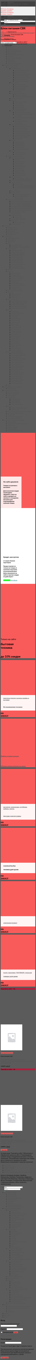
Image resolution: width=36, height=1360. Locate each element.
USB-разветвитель (14, 238)
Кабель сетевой (16, 215)
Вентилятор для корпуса (22, 126)
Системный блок (13, 1278)
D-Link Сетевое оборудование (21, 201)
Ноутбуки (7, 226)
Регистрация (4, 1357)
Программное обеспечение (13, 387)
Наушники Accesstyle (18, 353)
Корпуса (14, 100)
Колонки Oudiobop (17, 283)
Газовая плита (12, 49)
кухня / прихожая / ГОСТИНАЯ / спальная (17, 972)
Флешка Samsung (20, 173)
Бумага (10, 406)
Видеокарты (15, 82)
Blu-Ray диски (19, 184)
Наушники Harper (16, 367)
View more (4, 1150)
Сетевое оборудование (15, 199)
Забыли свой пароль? (8, 1335)
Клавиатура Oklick (17, 261)
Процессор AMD (20, 152)
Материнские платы (17, 110)
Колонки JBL (15, 282)
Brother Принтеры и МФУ (19, 301)
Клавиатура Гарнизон (18, 268)
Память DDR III (19, 144)
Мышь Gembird (16, 332)
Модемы (14, 220)
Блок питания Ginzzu (21, 79)
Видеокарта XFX (20, 89)
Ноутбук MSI (12, 234)
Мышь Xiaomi (15, 348)
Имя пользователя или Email (10, 1324)
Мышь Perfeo (15, 339)
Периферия (8, 236)
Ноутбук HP (11, 231)
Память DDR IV (19, 145)
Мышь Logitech (16, 336)
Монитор (10, 292)
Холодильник (12, 61)
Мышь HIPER (15, 334)
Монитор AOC (15, 296)
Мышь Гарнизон (16, 350)
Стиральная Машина (14, 58)
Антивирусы (12, 388)
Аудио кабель (12, 422)
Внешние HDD (16, 177)
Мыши (10, 310)
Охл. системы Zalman (21, 137)
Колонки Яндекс (16, 289)
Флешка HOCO (19, 165)
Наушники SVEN (16, 381)
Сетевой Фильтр (16, 245)
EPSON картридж (13, 394)
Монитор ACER (16, 294)
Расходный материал (11, 390)
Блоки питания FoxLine (22, 81)
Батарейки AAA (16, 402)
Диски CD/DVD (16, 182)
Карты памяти (15, 192)
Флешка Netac (19, 168)
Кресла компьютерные (15, 290)
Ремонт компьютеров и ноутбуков (18, 1306)
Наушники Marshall (17, 373)
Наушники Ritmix (16, 378)
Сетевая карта (16, 224)
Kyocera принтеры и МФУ (19, 306)
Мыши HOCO (15, 315)
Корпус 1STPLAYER (21, 102)
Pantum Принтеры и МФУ (19, 308)
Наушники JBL (15, 371)
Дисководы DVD (16, 91)
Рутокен (17, 159)
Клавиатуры (12, 248)
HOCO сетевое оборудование (20, 205)
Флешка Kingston (20, 166)
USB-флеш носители (17, 158)
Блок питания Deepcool (22, 74)
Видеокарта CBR (20, 84)
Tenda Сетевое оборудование (20, 208)
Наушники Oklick (16, 374)
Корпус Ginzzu (19, 107)
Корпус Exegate (19, 105)
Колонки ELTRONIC (17, 276)
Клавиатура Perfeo (17, 262)
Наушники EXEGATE (17, 362)
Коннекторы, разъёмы (18, 219)
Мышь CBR (14, 324)
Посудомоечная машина (15, 54)
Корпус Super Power (21, 109)
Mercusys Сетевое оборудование (21, 206)
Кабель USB (11, 425)
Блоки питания (5, 34)
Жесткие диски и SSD (17, 93)
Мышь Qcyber (15, 341)
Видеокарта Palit (20, 88)
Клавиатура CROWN (18, 252)
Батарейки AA (15, 401)
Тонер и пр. (11, 415)
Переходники (12, 429)
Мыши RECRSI (15, 320)
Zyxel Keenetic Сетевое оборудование (18, 212)
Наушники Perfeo (16, 376)
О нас (6, 1304)
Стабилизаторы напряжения (20, 247)
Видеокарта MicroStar (22, 86)
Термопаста (18, 138)
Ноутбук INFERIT (13, 233)
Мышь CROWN (16, 325)
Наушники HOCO (16, 369)
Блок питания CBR (20, 72)
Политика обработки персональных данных (18, 1172)
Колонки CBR (15, 275)
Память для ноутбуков (22, 149)
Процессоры (15, 151)
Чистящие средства (14, 418)
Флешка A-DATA (20, 161)
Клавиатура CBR (16, 250)
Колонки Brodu (16, 273)
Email (3, 1342)
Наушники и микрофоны (15, 352)
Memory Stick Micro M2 (22, 194)
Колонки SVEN (15, 287)
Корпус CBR (18, 103)
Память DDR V (19, 147)
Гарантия (11, 1311)
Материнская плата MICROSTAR (21, 122)
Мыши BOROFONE (17, 313)
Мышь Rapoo (15, 343)
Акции (6, 1313)
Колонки (10, 271)
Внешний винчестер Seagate (24, 179)
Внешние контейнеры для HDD (21, 180)
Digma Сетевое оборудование (20, 203)
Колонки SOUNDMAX (18, 285)
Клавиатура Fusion (17, 257)
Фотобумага (15, 409)
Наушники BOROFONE (18, 355)
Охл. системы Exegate (21, 133)
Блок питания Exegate (22, 75)
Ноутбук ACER (15, 1283)
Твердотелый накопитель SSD (24, 96)
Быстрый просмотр (7, 1053)
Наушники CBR (16, 357)
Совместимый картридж (15, 413)
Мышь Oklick (15, 338)
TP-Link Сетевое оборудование (21, 210)
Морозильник (12, 53)
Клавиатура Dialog (17, 255)
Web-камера (12, 240)
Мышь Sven (14, 346)
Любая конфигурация (10, 756)
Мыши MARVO (16, 318)
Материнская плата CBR (22, 112)
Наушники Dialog (16, 360)
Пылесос (11, 56)
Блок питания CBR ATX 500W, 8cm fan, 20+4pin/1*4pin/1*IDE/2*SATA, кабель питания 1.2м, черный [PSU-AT (17, 1061)
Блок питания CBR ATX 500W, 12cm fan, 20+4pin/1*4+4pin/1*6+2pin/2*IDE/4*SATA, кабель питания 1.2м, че (17, 1141)
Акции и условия (9, 1168)
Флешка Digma (19, 163)
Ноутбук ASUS (12, 227)
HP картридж (12, 395)
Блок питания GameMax (22, 77)
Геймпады (11, 241)
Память (13, 140)
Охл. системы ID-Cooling (22, 135)
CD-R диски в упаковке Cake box (25, 186)
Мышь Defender (16, 327)
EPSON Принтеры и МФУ (19, 303)
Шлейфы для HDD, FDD (15, 430)
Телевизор (11, 60)
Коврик (10, 269)
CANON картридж (13, 392)
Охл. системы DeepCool (22, 131)
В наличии (7, 1165)
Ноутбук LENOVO (17, 1287)
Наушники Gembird (17, 366)
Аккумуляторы (16, 399)
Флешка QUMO (20, 172)
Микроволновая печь (14, 51)
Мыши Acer (14, 311)
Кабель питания (13, 427)
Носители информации (15, 156)
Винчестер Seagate (21, 95)
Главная (3, 33)
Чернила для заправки (15, 416)
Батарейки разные (17, 404)
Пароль (3, 1329)
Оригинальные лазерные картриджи (19, 411)
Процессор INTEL (20, 154)
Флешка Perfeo (19, 170)
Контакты (7, 1170)
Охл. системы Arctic (21, 128)
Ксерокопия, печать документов (18, 1308)
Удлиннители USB (17, 1296)
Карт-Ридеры (15, 191)
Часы (9, 385)
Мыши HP (14, 317)
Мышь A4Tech (15, 322)
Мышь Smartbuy (16, 345)
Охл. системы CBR (20, 130)
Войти (15, 1332)
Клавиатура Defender (18, 254)
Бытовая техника (9, 46)
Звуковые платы (16, 98)
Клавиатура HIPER (17, 259)
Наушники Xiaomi (16, 383)
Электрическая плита (14, 63)
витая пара (18, 217)
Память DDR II (19, 142)
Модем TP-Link (19, 222)
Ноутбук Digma (12, 229)
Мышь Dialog (15, 329)
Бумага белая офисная (18, 408)
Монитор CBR (15, 297)
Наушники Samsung (17, 380)
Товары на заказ (9, 1167)
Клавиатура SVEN (17, 266)
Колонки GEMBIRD (17, 278)
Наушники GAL (16, 364)
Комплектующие (28, 33)
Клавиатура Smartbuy (18, 264)
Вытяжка (10, 47)
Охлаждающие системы (19, 124)
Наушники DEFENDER (18, 359)
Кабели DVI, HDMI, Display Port (18, 423)
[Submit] (5, 24)
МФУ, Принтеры (13, 299)
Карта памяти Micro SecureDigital (21, 197)
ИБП (9, 243)
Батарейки (11, 397)
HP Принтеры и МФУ (17, 304)
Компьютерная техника (14, 33)
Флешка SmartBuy (20, 175)
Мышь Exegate (15, 331)
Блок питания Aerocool (22, 70)
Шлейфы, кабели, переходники (14, 420)
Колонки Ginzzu (16, 280)
